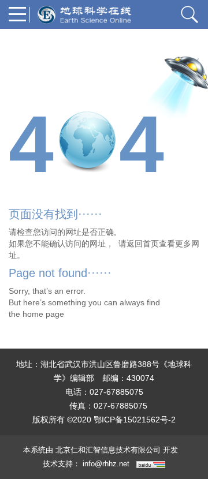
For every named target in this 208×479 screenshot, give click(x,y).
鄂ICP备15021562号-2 (135, 419)
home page (43, 314)
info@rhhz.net (106, 463)
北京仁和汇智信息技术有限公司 (108, 450)
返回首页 (143, 243)
